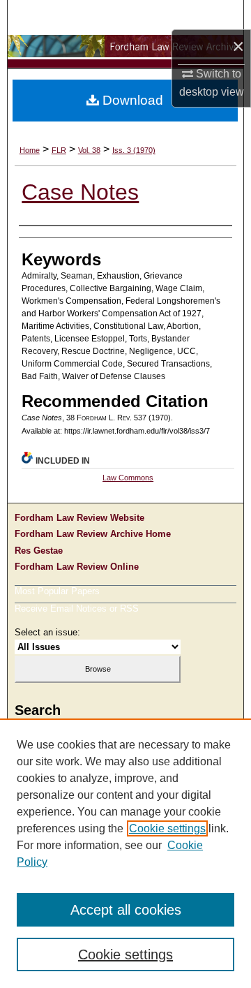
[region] (125, 853)
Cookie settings (167, 828)
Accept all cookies (125, 909)
